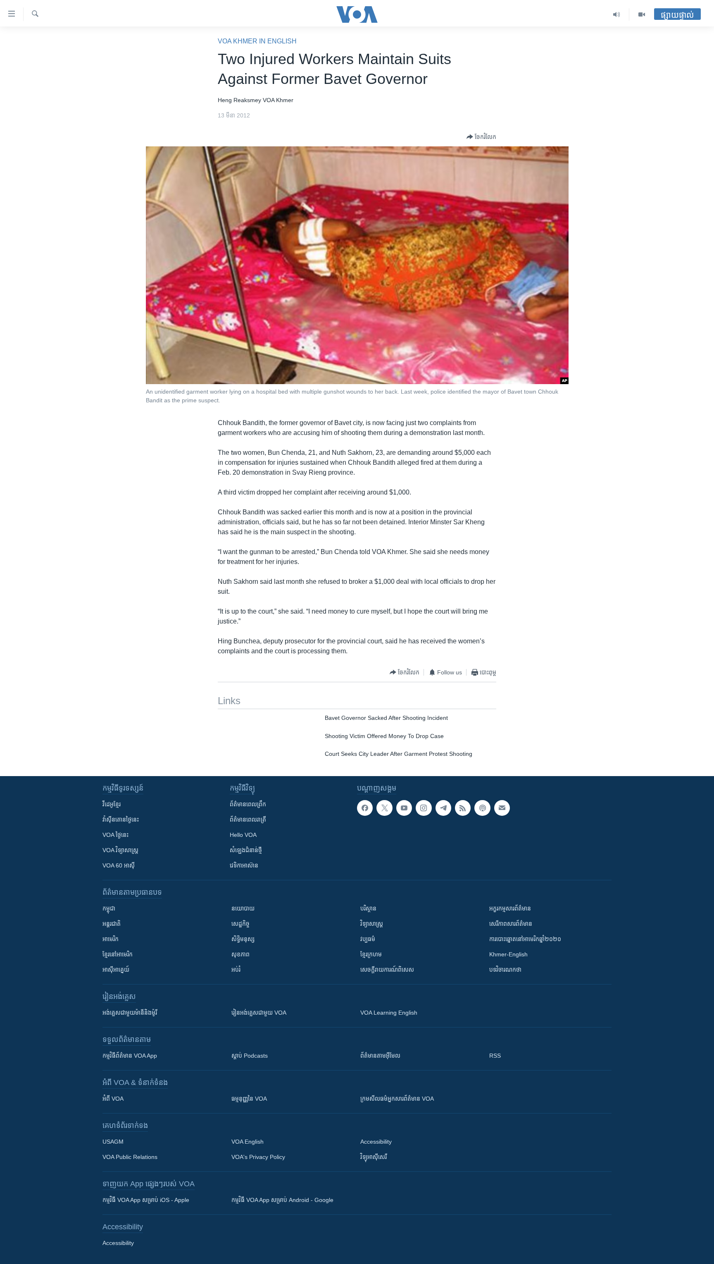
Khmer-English (508, 954)
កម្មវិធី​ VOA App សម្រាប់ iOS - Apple (145, 1200)
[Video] (641, 14)
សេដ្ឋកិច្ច (240, 923)
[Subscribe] (502, 808)
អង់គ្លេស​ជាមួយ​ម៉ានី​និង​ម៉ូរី (129, 1012)
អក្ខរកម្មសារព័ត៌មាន (510, 908)
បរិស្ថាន (368, 908)
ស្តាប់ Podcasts (249, 1055)
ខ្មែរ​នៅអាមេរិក (117, 954)
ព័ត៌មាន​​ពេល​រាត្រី (248, 819)
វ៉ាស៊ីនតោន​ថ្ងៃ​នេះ (120, 819)
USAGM (113, 1141)
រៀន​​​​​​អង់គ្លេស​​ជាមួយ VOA (258, 1012)
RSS (495, 1055)
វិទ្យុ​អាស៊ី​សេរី (373, 1157)
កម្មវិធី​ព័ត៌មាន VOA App (129, 1055)
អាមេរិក (110, 939)
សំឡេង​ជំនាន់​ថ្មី (246, 850)
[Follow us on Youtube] (404, 808)
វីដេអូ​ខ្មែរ (111, 804)
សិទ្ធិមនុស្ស (243, 939)
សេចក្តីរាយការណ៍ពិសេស (387, 969)
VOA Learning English (388, 1012)
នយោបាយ (243, 908)
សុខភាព (240, 954)
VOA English (247, 1141)
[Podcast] (482, 808)
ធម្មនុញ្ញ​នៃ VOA (249, 1098)
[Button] (481, 137)
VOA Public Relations (129, 1157)
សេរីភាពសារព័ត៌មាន (510, 923)
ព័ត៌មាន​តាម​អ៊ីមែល (380, 1055)
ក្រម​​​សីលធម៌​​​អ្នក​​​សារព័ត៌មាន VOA (397, 1098)
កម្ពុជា (108, 908)
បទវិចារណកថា (505, 969)
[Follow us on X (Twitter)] (384, 808)
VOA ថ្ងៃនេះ (115, 835)
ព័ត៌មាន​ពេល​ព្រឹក (248, 804)
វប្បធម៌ (367, 939)
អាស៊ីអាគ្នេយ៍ (115, 969)
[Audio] (616, 14)
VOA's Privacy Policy (258, 1157)
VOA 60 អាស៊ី (118, 865)
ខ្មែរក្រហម (371, 954)
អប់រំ (235, 969)
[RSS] (463, 808)
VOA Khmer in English (257, 41)
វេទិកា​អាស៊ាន (244, 865)
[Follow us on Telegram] (443, 808)
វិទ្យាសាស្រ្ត (371, 923)
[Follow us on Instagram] (423, 808)
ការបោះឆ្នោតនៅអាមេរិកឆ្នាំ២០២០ (525, 939)
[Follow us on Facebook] (365, 808)
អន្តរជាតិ (111, 923)
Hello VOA (243, 835)
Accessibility (376, 1141)
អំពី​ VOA (113, 1098)
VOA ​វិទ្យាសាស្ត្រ (120, 850)
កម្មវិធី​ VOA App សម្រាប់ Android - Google (282, 1200)
